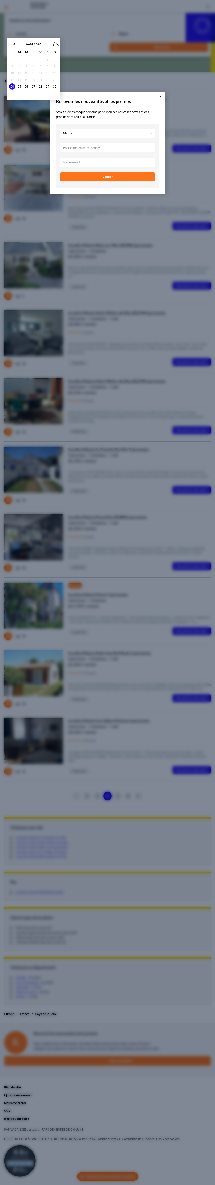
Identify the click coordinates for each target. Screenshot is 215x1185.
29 (47, 86)
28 (40, 86)
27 (33, 86)
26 (26, 86)
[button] (160, 97)
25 (19, 86)
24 (12, 86)
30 (54, 86)
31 (12, 93)
